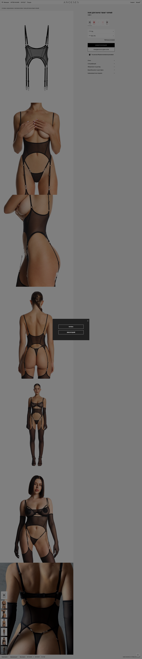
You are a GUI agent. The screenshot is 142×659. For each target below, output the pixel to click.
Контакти (22, 657)
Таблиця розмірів (109, 40)
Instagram (29, 656)
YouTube (43, 656)
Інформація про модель (95, 73)
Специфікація (92, 63)
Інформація (13, 657)
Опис (89, 60)
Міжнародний (71, 332)
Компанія (4, 657)
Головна (4, 8)
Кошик (138, 2)
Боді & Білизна (10, 8)
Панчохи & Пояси (18, 8)
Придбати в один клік (101, 49)
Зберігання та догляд (94, 67)
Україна (71, 326)
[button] (90, 22)
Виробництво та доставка (95, 70)
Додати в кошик (101, 45)
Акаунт (132, 2)
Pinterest (37, 656)
